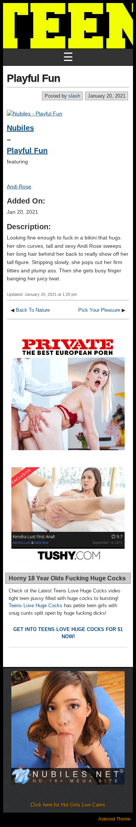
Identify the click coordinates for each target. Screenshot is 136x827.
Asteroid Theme (114, 819)
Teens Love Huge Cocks (35, 605)
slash (74, 96)
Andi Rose (19, 186)
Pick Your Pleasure (99, 310)
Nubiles (20, 128)
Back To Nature (33, 310)
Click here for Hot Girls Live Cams (68, 805)
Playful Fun (33, 78)
